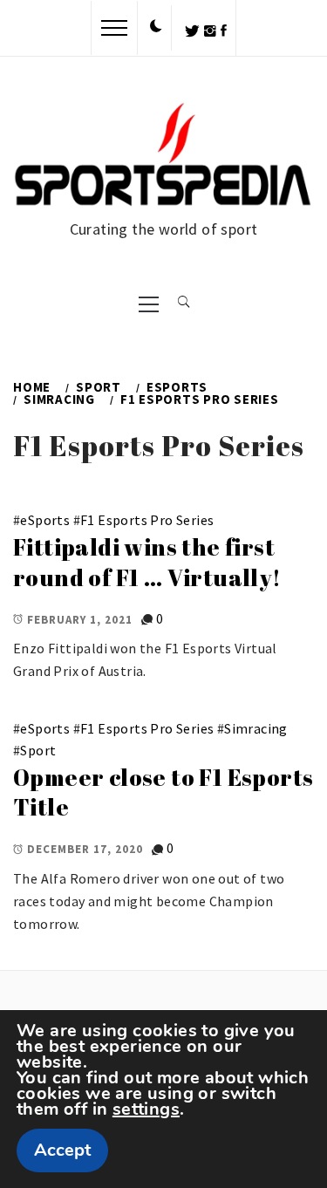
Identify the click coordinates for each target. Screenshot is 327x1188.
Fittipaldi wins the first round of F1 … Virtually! (147, 562)
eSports (45, 520)
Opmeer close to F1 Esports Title (163, 792)
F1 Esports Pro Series (147, 520)
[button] (156, 27)
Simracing (256, 728)
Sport (38, 750)
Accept (62, 1150)
